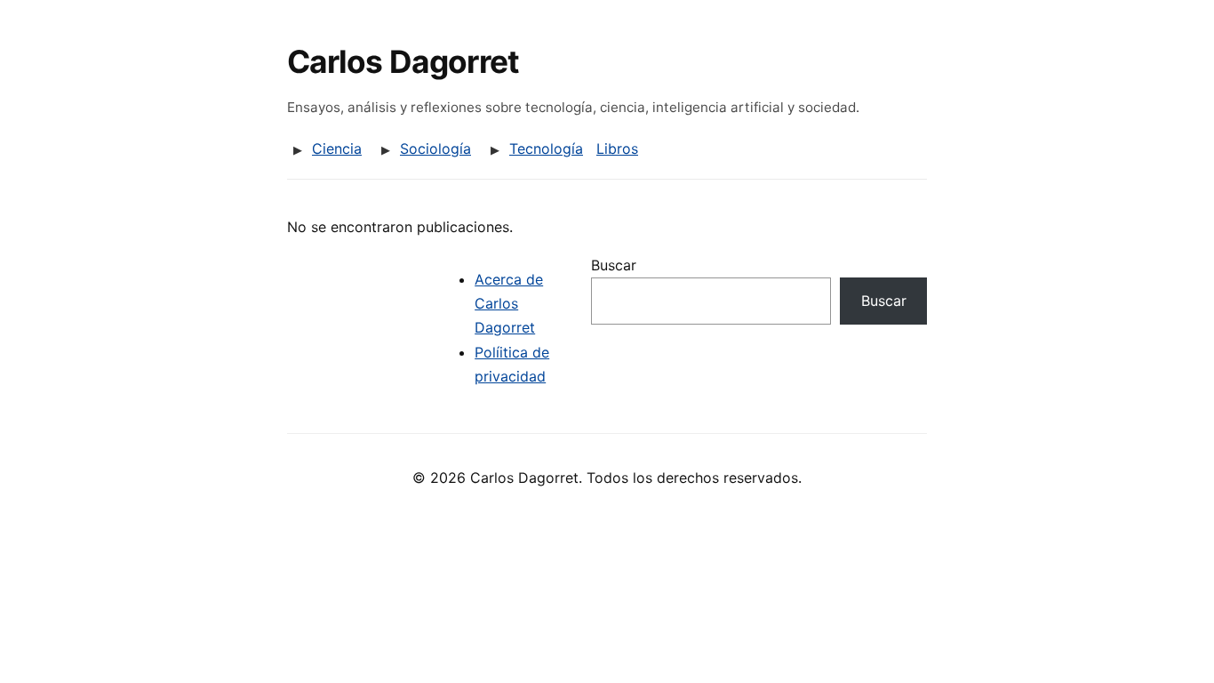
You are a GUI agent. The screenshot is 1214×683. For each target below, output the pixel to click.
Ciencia (337, 148)
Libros (617, 148)
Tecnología (546, 148)
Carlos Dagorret (403, 62)
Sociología (435, 148)
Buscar (613, 265)
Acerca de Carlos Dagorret (509, 303)
